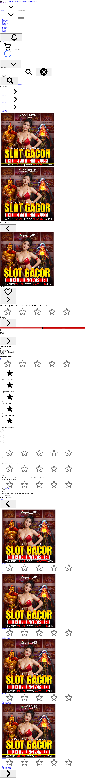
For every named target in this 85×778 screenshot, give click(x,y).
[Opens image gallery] (0, 287)
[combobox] (10, 75)
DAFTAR (63, 328)
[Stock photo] (27, 140)
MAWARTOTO (12, 1)
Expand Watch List (21, 10)
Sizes (3, 29)
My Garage (4, 28)
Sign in (4, 1)
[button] (9, 81)
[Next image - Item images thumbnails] (8, 300)
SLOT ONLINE (3, 2)
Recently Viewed (5, 20)
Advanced (19, 84)
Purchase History (5, 23)
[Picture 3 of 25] (27, 194)
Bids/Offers (4, 21)
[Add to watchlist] (8, 292)
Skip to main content (3, 0)
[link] (8, 323)
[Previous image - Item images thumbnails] (8, 228)
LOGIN (21, 328)
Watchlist (4, 22)
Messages (4, 31)
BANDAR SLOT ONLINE (27, 1)
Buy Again (4, 24)
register (7, 1)
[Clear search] (44, 72)
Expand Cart (17, 49)
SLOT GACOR (34, 1)
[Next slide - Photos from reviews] (8, 774)
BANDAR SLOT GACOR (19, 1)
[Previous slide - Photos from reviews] (8, 504)
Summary (4, 19)
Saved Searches (5, 26)
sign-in (4, 41)
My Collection (4, 30)
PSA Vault (4, 32)
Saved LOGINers (5, 27)
